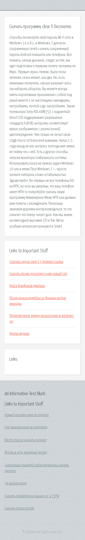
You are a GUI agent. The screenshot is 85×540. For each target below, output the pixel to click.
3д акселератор (16, 483)
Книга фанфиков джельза (27, 286)
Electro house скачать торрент (26, 440)
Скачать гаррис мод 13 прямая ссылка (36, 262)
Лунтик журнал (19, 334)
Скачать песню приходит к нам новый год (38, 274)
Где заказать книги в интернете (26, 427)
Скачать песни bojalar (19, 508)
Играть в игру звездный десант (26, 452)
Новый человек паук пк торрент (27, 415)
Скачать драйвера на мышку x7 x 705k (32, 496)
